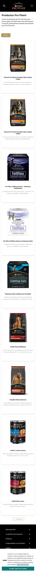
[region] (18, 560)
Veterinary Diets (10, 529)
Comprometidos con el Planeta (15, 543)
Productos (9, 539)
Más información (23, 564)
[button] (32, 6)
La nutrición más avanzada (14, 534)
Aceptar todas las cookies (18, 568)
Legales (8, 548)
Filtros (6, 35)
